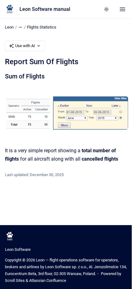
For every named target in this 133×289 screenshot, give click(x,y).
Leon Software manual (44, 9)
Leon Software (18, 249)
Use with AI (25, 45)
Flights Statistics (41, 27)
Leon (9, 27)
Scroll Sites (15, 280)
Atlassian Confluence (47, 280)
